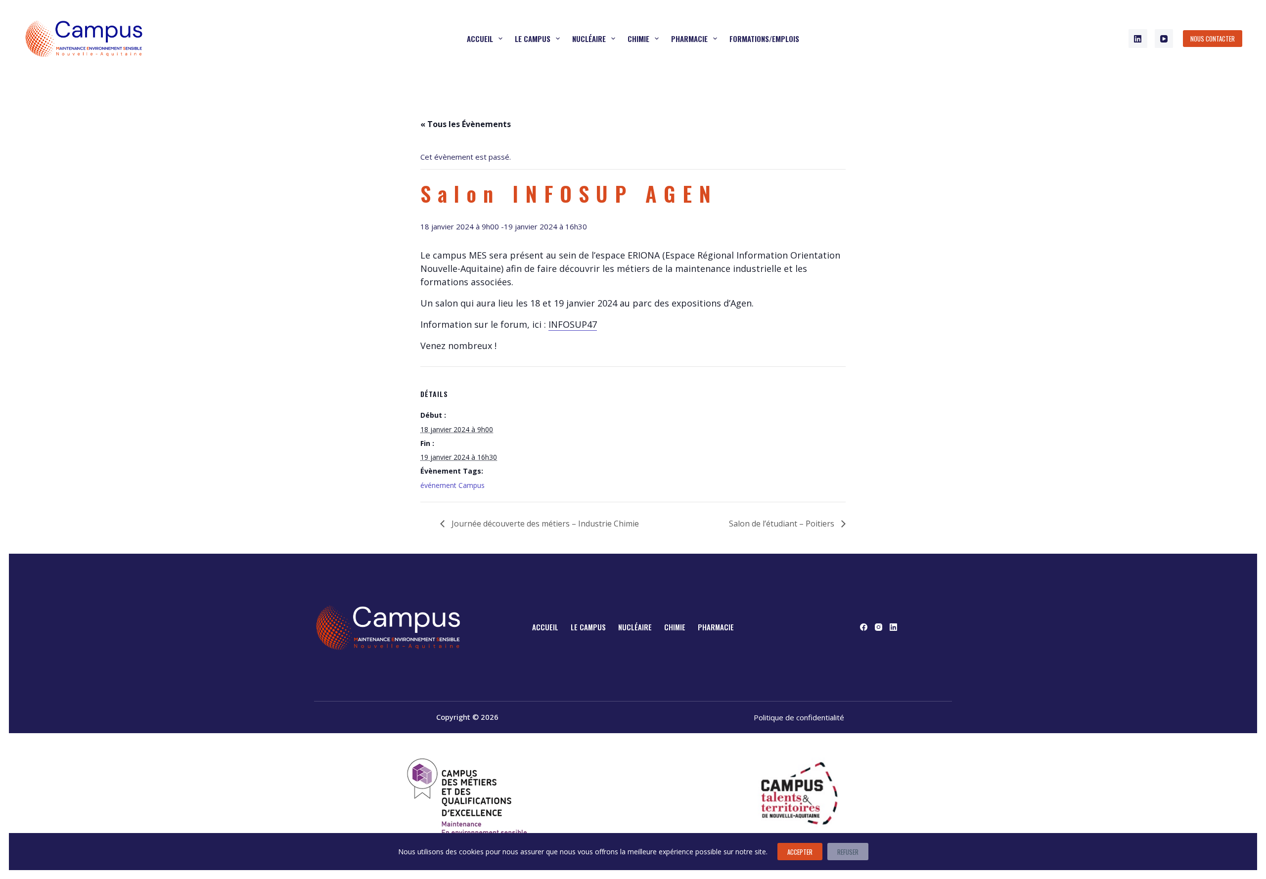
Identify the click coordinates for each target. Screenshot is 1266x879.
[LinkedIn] (1138, 38)
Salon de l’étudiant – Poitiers (782, 523)
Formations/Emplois (764, 38)
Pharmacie (689, 38)
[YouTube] (1164, 38)
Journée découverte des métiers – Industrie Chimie (544, 523)
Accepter (800, 852)
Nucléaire (589, 38)
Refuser (848, 852)
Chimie (638, 38)
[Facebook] (863, 627)
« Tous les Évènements (465, 124)
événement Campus (452, 485)
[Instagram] (878, 627)
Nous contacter (1212, 39)
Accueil (480, 38)
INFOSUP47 (572, 324)
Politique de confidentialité (799, 717)
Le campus (532, 38)
